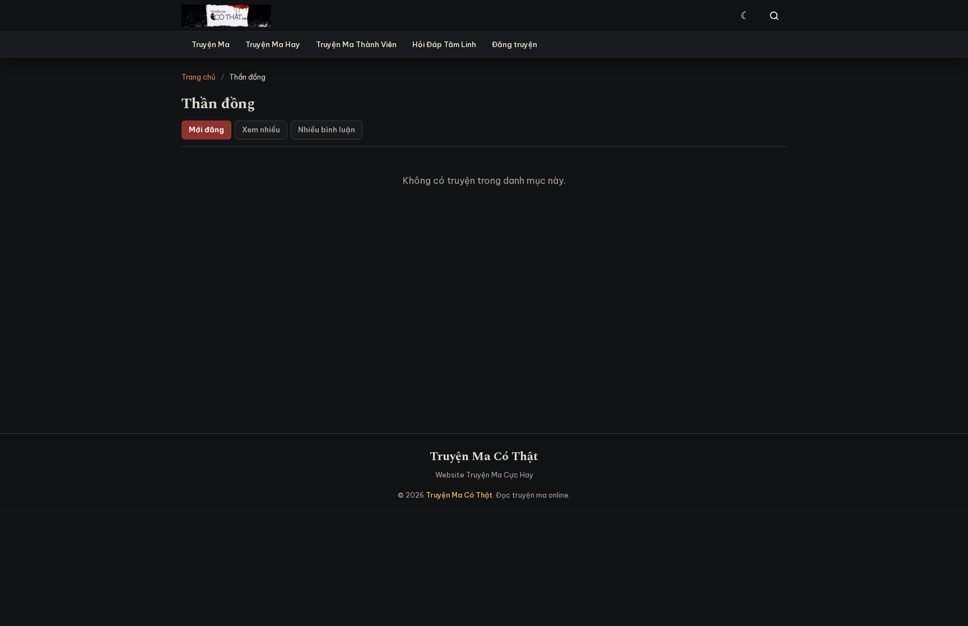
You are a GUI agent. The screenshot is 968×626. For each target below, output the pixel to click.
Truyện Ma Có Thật (484, 456)
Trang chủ (199, 76)
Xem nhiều (261, 129)
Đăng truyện (514, 44)
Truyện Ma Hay (272, 44)
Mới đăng (206, 129)
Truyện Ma (211, 44)
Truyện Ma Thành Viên (356, 44)
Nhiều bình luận (326, 129)
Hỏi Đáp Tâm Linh (444, 44)
